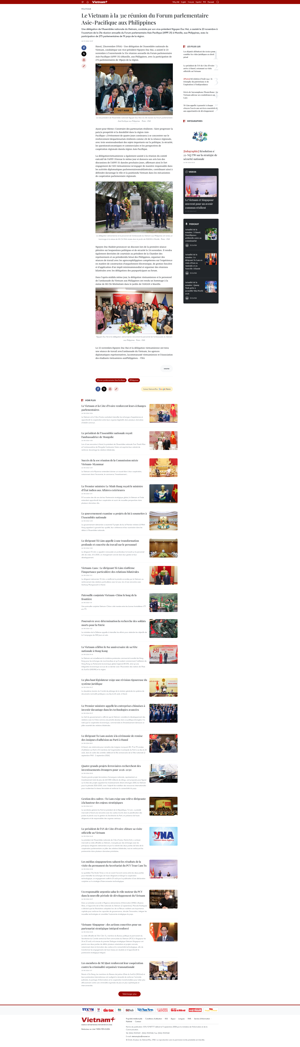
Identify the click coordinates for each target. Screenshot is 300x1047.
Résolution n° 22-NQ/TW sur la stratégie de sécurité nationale (200, 155)
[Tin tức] (108, 1010)
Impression (83, 60)
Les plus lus (194, 46)
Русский (211, 2)
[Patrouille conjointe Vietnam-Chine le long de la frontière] (163, 602)
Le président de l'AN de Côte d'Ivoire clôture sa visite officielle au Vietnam (111, 830)
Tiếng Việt (175, 2)
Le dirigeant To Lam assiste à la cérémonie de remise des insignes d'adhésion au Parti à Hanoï (112, 737)
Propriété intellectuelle (134, 1018)
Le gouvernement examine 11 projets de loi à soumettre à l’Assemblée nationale (114, 515)
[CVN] (162, 1010)
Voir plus (90, 400)
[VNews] (98, 1010)
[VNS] (145, 1010)
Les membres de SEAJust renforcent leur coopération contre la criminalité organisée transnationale (112, 965)
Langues (181, 1018)
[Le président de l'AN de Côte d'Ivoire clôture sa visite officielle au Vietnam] (163, 836)
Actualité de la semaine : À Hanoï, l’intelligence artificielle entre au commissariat (193, 235)
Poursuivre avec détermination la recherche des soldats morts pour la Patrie (113, 623)
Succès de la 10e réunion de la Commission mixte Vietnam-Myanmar (109, 462)
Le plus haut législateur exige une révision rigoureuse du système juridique (114, 681)
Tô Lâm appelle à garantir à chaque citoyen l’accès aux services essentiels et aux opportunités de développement (200, 108)
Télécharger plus (129, 994)
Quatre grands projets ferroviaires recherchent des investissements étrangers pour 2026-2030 (111, 767)
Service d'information (202, 1018)
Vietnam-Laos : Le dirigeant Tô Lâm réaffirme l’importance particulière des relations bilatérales (110, 569)
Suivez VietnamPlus (150, 389)
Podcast (194, 224)
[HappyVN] (211, 1010)
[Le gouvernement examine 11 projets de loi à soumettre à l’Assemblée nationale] (163, 521)
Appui (173, 1018)
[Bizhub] (129, 1010)
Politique (86, 9)
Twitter (83, 53)
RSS (166, 1018)
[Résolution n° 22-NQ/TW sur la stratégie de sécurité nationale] (201, 136)
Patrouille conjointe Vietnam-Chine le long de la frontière (109, 597)
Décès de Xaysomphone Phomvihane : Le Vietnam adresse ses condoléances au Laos (200, 95)
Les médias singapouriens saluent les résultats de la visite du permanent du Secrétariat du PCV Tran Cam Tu (114, 863)
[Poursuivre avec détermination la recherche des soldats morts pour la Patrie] (163, 628)
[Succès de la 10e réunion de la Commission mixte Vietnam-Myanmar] (163, 467)
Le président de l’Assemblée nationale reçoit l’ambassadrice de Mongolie (106, 435)
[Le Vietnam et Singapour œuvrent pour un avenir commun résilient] (201, 186)
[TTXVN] (88, 1010)
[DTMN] (178, 1010)
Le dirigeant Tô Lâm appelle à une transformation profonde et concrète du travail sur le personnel (110, 542)
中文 (204, 2)
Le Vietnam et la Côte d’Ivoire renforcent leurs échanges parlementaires (113, 407)
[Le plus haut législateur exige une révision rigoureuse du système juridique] (163, 687)
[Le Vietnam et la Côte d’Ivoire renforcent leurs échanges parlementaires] (163, 413)
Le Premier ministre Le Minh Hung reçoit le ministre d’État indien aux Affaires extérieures (112, 488)
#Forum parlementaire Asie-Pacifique (111, 380)
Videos (192, 171)
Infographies (194, 121)
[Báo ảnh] (195, 1010)
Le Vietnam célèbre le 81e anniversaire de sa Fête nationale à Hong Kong (109, 649)
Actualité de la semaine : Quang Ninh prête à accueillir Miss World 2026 (194, 288)
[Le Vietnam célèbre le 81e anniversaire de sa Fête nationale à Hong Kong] (163, 654)
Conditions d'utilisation (153, 1018)
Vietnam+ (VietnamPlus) (100, 2)
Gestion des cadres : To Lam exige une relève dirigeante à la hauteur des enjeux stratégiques (113, 800)
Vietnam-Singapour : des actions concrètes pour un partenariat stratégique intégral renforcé (111, 926)
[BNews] (119, 1010)
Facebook (83, 47)
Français (191, 2)
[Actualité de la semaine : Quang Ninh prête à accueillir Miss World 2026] (211, 287)
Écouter (193, 245)
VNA (189, 1018)
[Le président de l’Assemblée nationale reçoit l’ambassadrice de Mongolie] (163, 440)
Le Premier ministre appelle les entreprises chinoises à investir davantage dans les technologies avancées (113, 707)
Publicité (129, 1021)
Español (198, 2)
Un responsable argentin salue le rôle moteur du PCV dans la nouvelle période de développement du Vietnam (113, 893)
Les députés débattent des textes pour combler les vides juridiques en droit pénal (199, 54)
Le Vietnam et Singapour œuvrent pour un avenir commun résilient (199, 203)
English (183, 2)
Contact (138, 1021)
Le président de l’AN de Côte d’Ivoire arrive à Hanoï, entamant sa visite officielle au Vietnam (198, 68)
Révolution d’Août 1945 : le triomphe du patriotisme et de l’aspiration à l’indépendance (197, 82)
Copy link (83, 66)
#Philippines (133, 380)
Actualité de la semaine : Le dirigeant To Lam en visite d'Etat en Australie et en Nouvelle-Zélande (193, 261)
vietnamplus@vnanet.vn (141, 1036)
